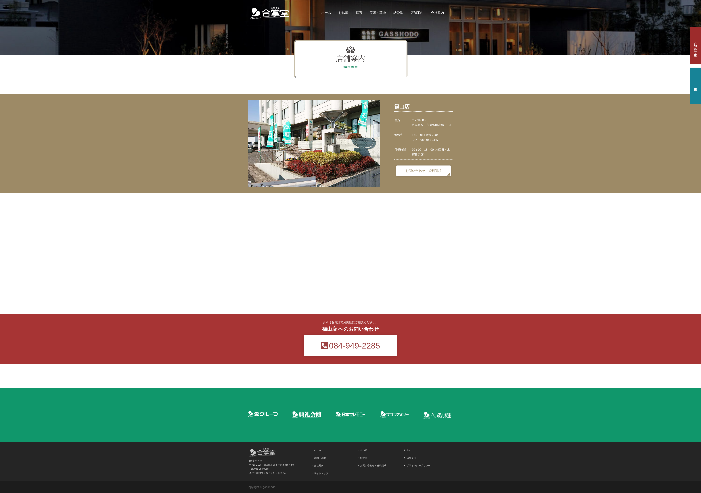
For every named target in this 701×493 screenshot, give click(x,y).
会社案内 (437, 13)
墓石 (359, 13)
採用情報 (695, 86)
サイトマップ (321, 473)
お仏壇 (343, 13)
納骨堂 (398, 13)
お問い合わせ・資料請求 (695, 45)
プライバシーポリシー (418, 465)
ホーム (326, 13)
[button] (423, 170)
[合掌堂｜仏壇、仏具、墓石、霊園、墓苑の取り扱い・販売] (269, 12)
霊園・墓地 (377, 13)
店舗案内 (417, 13)
